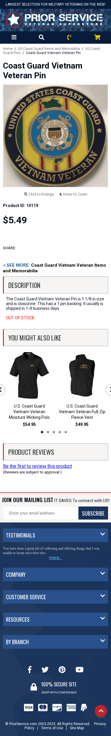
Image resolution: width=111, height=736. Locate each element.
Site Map (77, 728)
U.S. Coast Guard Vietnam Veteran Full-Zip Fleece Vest (82, 412)
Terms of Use (52, 728)
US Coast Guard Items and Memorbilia (49, 49)
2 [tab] (48, 432)
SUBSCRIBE (93, 513)
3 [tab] (54, 432)
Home (8, 49)
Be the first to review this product (37, 466)
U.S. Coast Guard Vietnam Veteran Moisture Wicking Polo (29, 412)
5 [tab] (66, 432)
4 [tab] (60, 432)
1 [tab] (42, 432)
